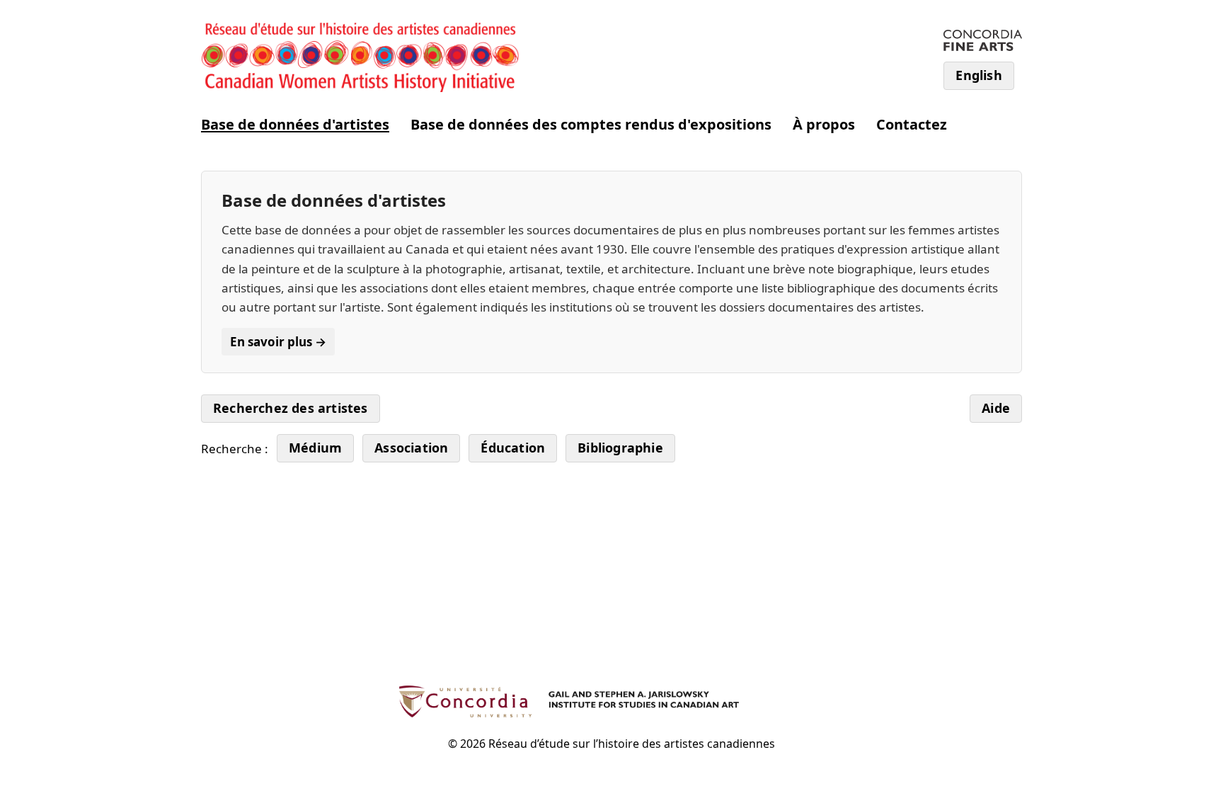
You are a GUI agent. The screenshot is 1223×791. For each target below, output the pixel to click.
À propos (824, 124)
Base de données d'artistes (295, 124)
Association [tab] (411, 447)
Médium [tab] (315, 447)
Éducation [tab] (513, 447)
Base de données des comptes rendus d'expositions (590, 124)
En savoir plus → (278, 342)
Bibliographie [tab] (620, 447)
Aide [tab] (996, 407)
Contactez (911, 124)
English (978, 75)
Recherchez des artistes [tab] (290, 407)
